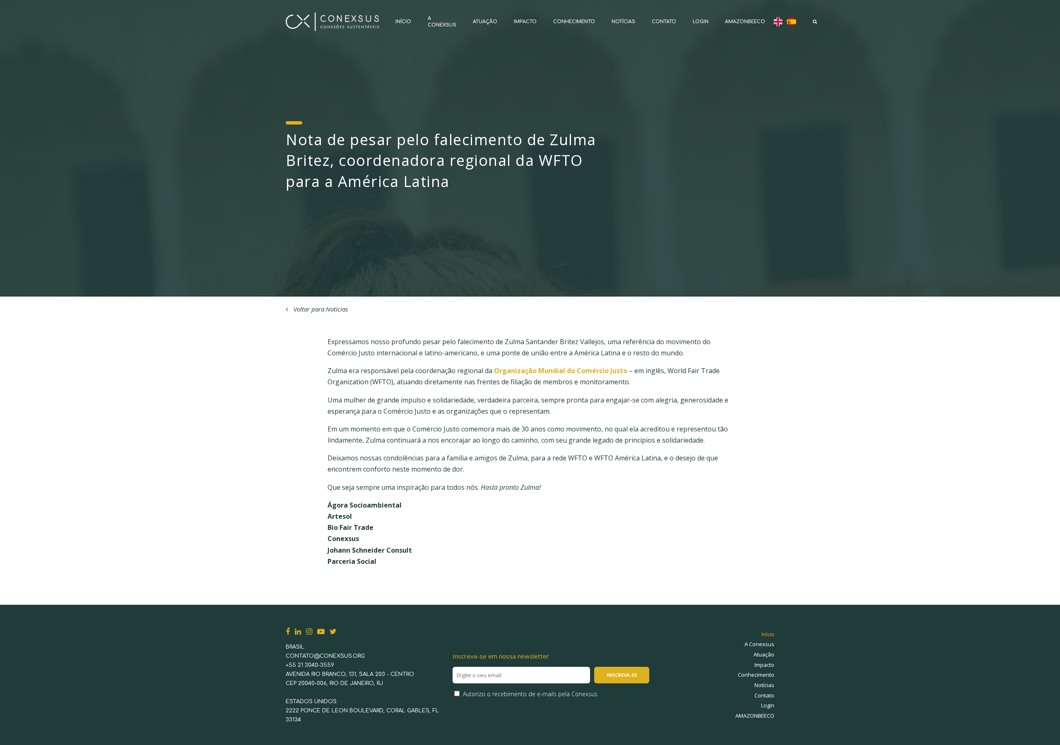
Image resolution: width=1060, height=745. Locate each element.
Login (700, 21)
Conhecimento (574, 21)
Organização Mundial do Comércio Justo (560, 370)
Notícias (623, 21)
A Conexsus (759, 644)
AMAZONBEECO (745, 21)
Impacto (525, 21)
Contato (664, 21)
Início (403, 21)
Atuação (485, 21)
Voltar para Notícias (320, 309)
